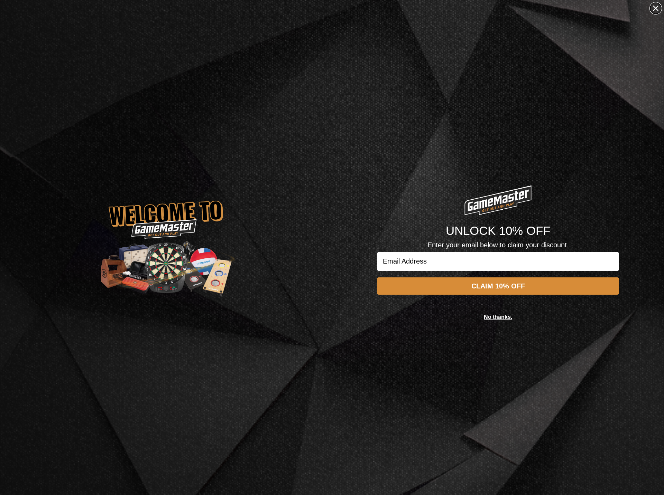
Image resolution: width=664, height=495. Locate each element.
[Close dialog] (655, 8)
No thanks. (498, 317)
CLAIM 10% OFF (498, 286)
